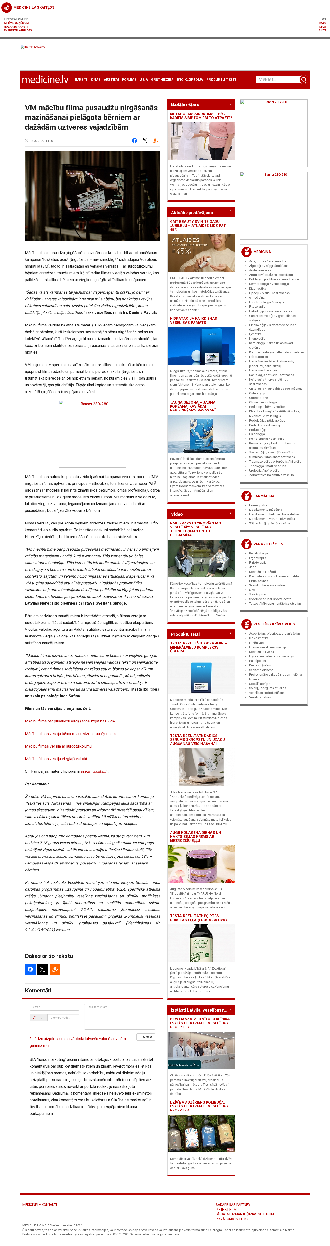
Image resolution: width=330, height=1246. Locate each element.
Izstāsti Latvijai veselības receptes (201, 1009)
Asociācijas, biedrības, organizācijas (275, 633)
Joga (252, 567)
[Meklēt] (303, 79)
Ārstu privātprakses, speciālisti (271, 274)
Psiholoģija (257, 434)
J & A (144, 80)
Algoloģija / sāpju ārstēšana (268, 266)
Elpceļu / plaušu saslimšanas (269, 293)
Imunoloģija (257, 338)
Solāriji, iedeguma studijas (267, 688)
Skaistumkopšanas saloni (267, 585)
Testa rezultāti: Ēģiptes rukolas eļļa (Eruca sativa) (198, 918)
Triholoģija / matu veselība (267, 466)
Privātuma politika (232, 1219)
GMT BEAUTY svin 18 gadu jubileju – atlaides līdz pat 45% (198, 225)
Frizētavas (256, 642)
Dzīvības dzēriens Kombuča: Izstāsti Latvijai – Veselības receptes (199, 1106)
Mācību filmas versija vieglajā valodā (56, 759)
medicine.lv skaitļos (34, 7)
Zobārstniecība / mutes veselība (272, 475)
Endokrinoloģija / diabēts (266, 302)
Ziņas (95, 80)
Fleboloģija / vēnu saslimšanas (270, 311)
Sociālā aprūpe (259, 684)
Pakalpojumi (258, 661)
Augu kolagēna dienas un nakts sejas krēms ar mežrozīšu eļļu (195, 836)
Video (177, 514)
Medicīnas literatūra (263, 370)
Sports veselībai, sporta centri (270, 599)
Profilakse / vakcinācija (265, 425)
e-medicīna (257, 297)
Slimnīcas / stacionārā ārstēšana (272, 457)
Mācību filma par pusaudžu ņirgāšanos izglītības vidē (70, 721)
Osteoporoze (258, 398)
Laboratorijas (258, 357)
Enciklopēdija (190, 80)
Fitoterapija (257, 306)
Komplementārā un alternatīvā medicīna (277, 352)
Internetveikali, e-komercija (268, 647)
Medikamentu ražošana (265, 509)
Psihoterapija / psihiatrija (266, 438)
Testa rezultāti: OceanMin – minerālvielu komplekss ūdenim (198, 647)
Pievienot (146, 1036)
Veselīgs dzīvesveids (274, 624)
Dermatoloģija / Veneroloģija (269, 284)
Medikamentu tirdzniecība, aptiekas (274, 514)
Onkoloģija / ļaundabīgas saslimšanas (275, 388)
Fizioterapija (257, 562)
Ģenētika (255, 334)
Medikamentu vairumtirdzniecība (272, 519)
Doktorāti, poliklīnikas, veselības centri (276, 279)
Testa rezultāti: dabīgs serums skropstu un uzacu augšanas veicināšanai (197, 740)
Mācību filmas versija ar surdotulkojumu (58, 746)
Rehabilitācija (268, 544)
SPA (252, 590)
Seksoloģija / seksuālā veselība (271, 452)
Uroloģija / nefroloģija (264, 470)
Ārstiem (111, 80)
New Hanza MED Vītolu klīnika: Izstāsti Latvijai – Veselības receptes (200, 1023)
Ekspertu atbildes (18, 30)
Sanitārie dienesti (261, 670)
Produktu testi (221, 80)
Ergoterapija (257, 558)
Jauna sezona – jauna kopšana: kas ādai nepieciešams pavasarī (192, 406)
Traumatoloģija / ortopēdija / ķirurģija (275, 461)
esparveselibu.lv (94, 771)
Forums (129, 80)
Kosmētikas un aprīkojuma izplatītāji (274, 576)
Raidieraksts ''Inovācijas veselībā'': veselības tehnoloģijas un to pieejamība (195, 529)
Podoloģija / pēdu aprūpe (267, 420)
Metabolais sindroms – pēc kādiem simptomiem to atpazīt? (201, 116)
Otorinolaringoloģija (263, 402)
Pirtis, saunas (258, 581)
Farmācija (263, 496)
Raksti (81, 80)
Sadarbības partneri (233, 1205)
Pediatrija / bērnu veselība (267, 407)
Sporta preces (259, 594)
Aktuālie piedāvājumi (192, 212)
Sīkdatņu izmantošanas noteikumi (245, 1214)
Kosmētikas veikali (262, 652)
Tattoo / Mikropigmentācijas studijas (275, 603)
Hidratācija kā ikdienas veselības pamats (193, 320)
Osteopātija (257, 393)
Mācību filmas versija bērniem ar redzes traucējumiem (70, 733)
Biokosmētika (259, 638)
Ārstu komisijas (260, 270)
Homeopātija (258, 505)
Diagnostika (257, 288)
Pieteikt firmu (227, 1209)
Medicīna (262, 252)
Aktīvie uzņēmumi (16, 23)
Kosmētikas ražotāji (263, 571)
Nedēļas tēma (185, 104)
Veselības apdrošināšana (267, 692)
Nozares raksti (16, 26)
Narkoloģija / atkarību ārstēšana (271, 375)
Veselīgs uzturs (260, 697)
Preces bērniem (260, 665)
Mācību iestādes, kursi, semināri (271, 656)
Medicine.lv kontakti (39, 1205)
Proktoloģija (257, 430)
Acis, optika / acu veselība (267, 261)
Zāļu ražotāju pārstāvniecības (270, 523)
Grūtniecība (162, 80)
